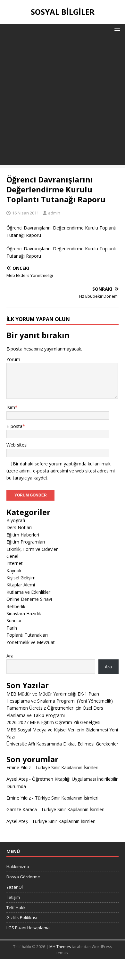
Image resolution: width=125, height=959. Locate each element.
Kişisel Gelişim (21, 578)
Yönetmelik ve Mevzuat (30, 642)
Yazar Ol (14, 887)
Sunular (14, 620)
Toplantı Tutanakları (27, 635)
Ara (9, 656)
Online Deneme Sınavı (29, 599)
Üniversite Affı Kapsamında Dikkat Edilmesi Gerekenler (62, 744)
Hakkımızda (17, 866)
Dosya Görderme (23, 877)
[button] (116, 30)
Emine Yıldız (18, 767)
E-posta (14, 426)
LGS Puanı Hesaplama (28, 928)
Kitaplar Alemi (20, 585)
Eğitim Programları (25, 542)
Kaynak (13, 571)
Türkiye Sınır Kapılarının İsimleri (66, 767)
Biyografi (15, 520)
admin (54, 213)
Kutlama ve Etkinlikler (28, 592)
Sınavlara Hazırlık (23, 613)
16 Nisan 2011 (25, 213)
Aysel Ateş (17, 779)
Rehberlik (15, 606)
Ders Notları (19, 527)
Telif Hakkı (16, 907)
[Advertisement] (62, 102)
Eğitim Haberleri (22, 535)
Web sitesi (17, 445)
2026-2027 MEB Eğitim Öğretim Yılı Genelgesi (53, 722)
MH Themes (60, 946)
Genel (12, 556)
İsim (10, 407)
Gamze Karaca (21, 809)
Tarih (11, 628)
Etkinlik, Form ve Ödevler (32, 549)
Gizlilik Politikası (21, 917)
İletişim (13, 897)
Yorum (13, 359)
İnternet (14, 563)
